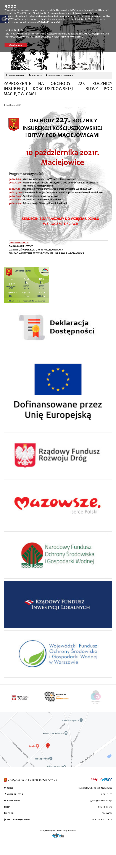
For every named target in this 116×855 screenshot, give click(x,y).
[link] (35, 75)
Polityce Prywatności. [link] (72, 36)
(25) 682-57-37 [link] (105, 794)
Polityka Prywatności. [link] (49, 22)
